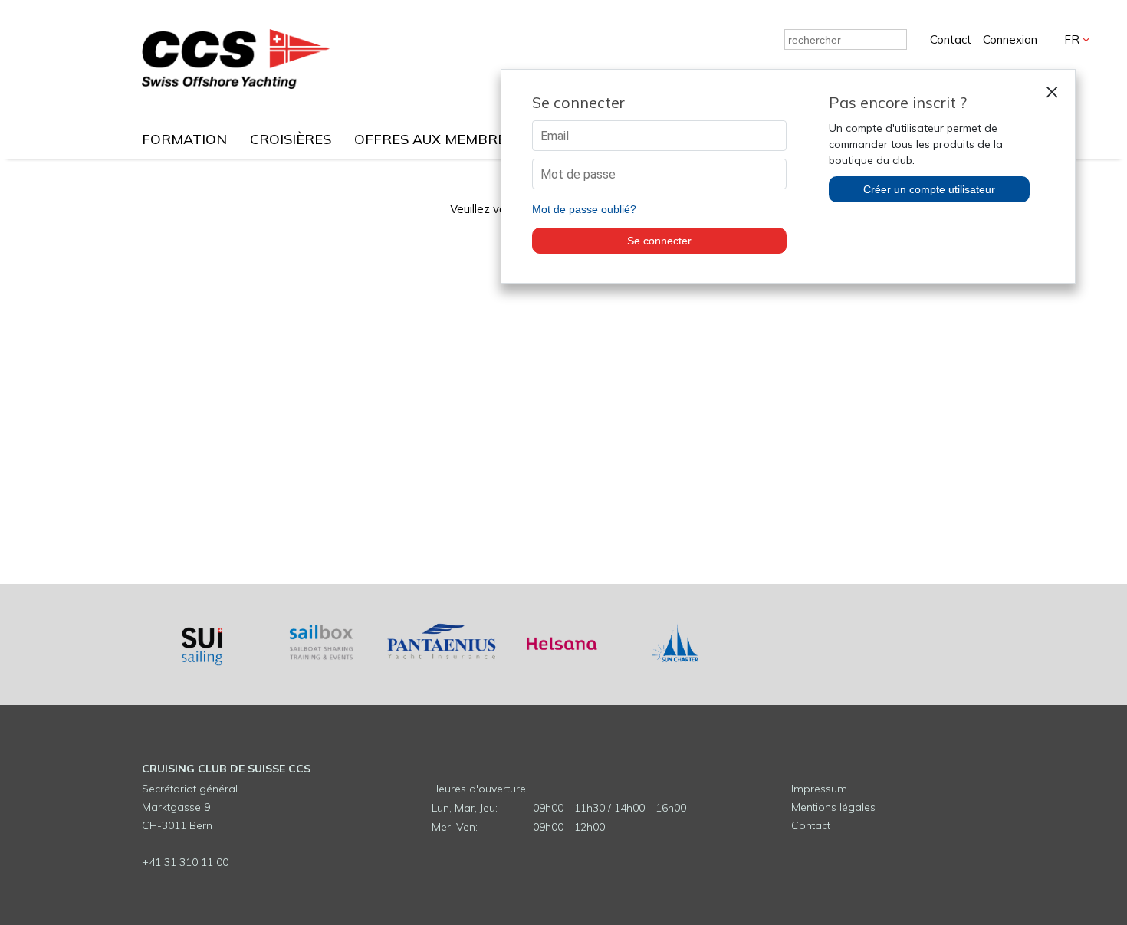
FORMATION (184, 139)
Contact (950, 39)
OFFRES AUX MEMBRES (434, 139)
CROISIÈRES (290, 139)
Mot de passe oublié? (584, 209)
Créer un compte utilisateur (929, 189)
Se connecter (659, 241)
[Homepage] (236, 84)
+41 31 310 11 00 (185, 862)
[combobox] (845, 39)
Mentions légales (833, 807)
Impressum (819, 788)
